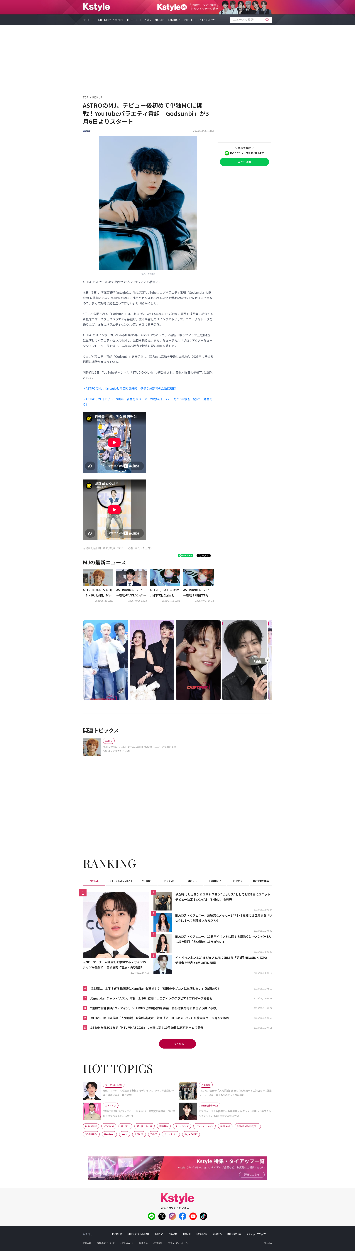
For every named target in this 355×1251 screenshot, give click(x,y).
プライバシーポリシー (179, 1243)
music (132, 20)
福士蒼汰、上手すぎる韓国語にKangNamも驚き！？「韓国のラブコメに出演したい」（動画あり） (155, 988)
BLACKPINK (91, 1126)
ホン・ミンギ (182, 1126)
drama (145, 20)
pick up (88, 20)
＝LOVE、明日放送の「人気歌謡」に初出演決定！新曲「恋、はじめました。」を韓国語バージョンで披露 (159, 1018)
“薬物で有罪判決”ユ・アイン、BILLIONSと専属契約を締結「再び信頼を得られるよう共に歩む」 (154, 1008)
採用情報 (157, 1243)
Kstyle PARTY (191, 1134)
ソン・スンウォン (204, 1126)
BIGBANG (225, 1126)
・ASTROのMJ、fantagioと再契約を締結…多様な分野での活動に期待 (129, 388)
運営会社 (86, 1243)
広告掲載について (106, 1243)
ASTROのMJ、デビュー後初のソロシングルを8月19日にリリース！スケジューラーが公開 (131, 593)
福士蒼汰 (125, 1126)
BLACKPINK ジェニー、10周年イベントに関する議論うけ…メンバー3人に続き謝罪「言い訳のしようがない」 (223, 939)
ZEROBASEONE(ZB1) (247, 1126)
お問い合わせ (126, 1243)
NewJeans (109, 1134)
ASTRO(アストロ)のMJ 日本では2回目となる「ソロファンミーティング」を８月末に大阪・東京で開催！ (164, 593)
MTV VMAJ (109, 1126)
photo (189, 20)
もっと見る (177, 1044)
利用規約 (143, 1243)
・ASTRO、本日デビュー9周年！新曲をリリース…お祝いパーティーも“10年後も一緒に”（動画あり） (147, 402)
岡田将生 (163, 1126)
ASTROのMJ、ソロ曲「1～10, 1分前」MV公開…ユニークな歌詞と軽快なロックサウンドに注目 (98, 593)
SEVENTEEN (91, 1134)
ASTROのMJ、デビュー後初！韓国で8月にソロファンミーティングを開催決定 (198, 593)
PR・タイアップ (256, 1234)
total (94, 881)
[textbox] (251, 20)
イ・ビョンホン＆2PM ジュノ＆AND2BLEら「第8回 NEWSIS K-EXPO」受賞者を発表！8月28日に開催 (222, 960)
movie (159, 20)
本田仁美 (139, 1134)
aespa (124, 1134)
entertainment (110, 20)
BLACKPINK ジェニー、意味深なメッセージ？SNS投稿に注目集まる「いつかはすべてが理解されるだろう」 (223, 918)
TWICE (154, 1134)
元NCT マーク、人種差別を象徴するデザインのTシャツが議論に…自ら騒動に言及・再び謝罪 (115, 965)
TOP (85, 97)
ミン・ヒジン (171, 1134)
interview (206, 20)
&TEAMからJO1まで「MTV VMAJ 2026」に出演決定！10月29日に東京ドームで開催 (146, 1027)
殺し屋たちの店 (144, 1126)
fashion (174, 20)
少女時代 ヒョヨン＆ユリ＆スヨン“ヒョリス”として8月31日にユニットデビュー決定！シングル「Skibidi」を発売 (222, 897)
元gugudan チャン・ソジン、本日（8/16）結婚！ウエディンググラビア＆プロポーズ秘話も (151, 998)
